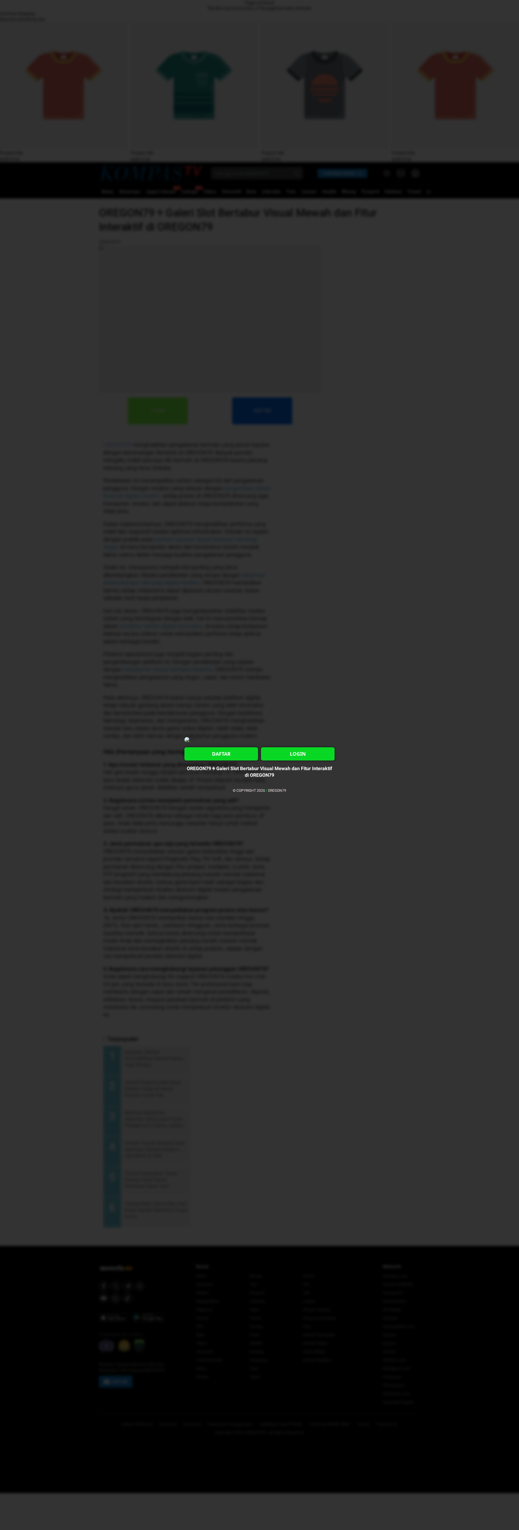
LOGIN (298, 754)
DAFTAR (221, 754)
